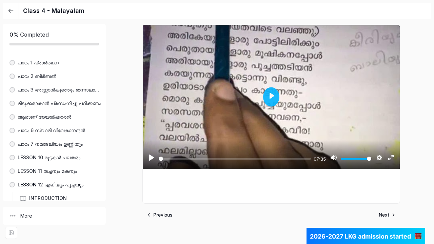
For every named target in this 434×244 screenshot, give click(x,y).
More (26, 216)
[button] (54, 62)
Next (384, 215)
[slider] (235, 159)
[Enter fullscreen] (11, 233)
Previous (163, 215)
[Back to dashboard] (10, 10)
